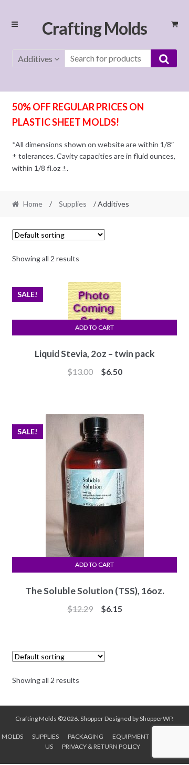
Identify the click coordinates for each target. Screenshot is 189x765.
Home (33, 203)
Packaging (85, 736)
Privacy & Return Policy (101, 746)
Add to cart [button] (94, 327)
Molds (12, 736)
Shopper (91, 718)
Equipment (130, 736)
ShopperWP (156, 718)
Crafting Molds (94, 28)
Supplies (73, 203)
